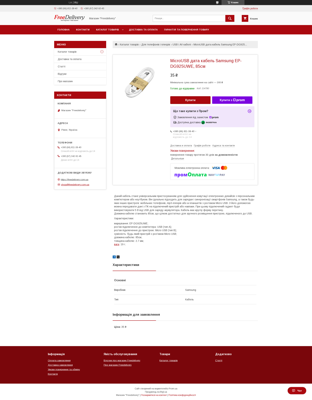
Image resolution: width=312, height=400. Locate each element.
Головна (63, 29)
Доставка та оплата (143, 29)
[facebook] (114, 257)
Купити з (226, 100)
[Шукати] (229, 18)
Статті (61, 66)
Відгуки (62, 73)
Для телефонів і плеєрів (155, 44)
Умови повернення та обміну (64, 369)
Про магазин (65, 81)
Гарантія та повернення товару (186, 29)
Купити (190, 100)
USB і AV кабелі (182, 44)
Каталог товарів (107, 29)
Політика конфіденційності (182, 395)
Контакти (83, 29)
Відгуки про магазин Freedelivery (122, 360)
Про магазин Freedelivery (118, 365)
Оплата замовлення (59, 360)
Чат (299, 390)
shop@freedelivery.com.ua (75, 184)
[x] (118, 257)
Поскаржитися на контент (154, 395)
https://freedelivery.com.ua (74, 179)
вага (116, 244)
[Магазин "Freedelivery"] (69, 20)
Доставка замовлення (60, 365)
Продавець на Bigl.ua (156, 392)
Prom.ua (173, 388)
